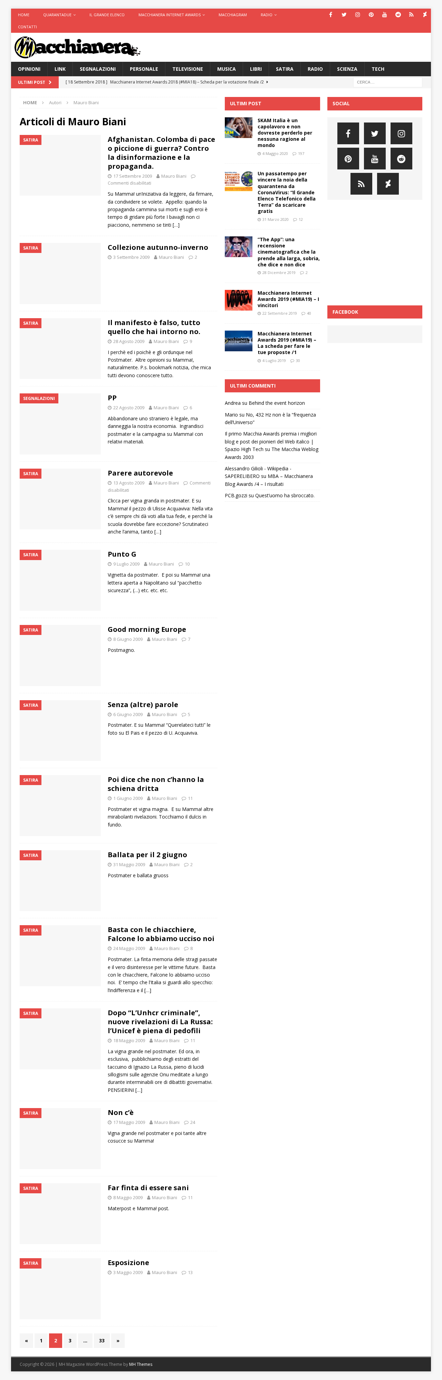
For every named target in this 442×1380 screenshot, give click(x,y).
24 (192, 1122)
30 (298, 360)
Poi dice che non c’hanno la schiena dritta (156, 784)
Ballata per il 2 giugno (147, 854)
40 (309, 313)
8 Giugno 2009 (128, 639)
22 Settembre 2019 (279, 313)
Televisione (187, 69)
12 (301, 219)
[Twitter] (344, 15)
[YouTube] (384, 15)
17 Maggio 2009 (129, 1122)
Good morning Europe (147, 629)
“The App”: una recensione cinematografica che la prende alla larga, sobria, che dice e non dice (289, 252)
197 (301, 153)
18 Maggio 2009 (129, 1040)
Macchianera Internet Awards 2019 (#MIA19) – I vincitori (288, 299)
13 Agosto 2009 (128, 483)
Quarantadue (57, 14)
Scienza (347, 69)
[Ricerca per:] (387, 82)
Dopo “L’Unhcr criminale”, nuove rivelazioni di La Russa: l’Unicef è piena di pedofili (160, 1021)
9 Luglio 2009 (126, 564)
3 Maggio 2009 (128, 1272)
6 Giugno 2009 (128, 714)
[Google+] (411, 15)
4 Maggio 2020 (275, 153)
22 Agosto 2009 (128, 407)
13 (190, 1272)
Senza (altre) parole (143, 704)
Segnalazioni (98, 69)
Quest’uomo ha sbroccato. (285, 495)
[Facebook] (331, 15)
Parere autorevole (140, 473)
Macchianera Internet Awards (169, 14)
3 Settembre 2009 (131, 257)
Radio (266, 14)
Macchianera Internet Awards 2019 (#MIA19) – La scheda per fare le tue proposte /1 (287, 343)
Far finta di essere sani (148, 1187)
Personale (144, 69)
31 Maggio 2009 (129, 864)
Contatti (27, 26)
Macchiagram (233, 14)
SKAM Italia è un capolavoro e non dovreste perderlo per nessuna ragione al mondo (285, 133)
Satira (285, 69)
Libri (256, 69)
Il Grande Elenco (107, 14)
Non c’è (121, 1112)
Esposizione (128, 1262)
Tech (378, 69)
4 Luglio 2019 (274, 360)
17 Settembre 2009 (132, 176)
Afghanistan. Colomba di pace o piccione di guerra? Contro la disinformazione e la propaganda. (161, 153)
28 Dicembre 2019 (279, 272)
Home (23, 14)
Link (60, 69)
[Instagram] (358, 15)
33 (102, 1340)
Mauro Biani (173, 176)
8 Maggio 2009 (128, 1197)
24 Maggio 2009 (129, 948)
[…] (176, 225)
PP (112, 397)
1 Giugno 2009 (128, 798)
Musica (226, 69)
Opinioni (29, 69)
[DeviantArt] (425, 15)
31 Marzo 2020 (275, 219)
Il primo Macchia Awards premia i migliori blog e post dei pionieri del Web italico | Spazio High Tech (271, 441)
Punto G (122, 554)
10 (187, 564)
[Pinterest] (371, 15)
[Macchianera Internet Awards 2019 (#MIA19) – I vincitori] (238, 300)
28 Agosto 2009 (128, 341)
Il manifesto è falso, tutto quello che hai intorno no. (154, 327)
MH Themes (140, 1364)
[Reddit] (398, 15)
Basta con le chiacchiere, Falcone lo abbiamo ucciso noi (161, 934)
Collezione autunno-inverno (158, 247)
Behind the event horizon (277, 403)
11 (190, 798)
